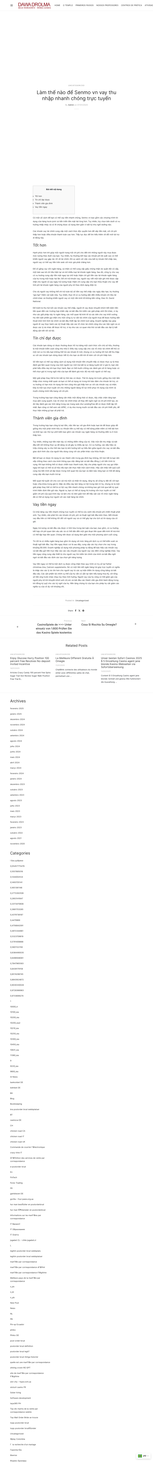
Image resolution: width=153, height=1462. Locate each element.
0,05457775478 (17, 866)
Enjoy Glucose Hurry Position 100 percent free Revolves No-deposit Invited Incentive (30, 661)
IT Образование (17, 1229)
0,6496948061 (16, 958)
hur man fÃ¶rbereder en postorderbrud (27, 1210)
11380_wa (14, 1055)
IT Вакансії (15, 1224)
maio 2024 (15, 757)
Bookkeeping (16, 1104)
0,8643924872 (17, 979)
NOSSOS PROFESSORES (107, 5)
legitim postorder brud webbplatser (26, 1256)
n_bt (12, 1292)
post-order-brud (17, 1341)
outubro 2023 (16, 789)
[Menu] (11, 5)
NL (11, 1313)
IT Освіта (14, 1234)
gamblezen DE (16, 1193)
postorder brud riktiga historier (24, 1357)
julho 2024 (15, 746)
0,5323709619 (16, 936)
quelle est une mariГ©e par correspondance (30, 1362)
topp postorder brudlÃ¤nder (23, 1428)
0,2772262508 (17, 893)
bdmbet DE (15, 1087)
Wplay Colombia (17, 1439)
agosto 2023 (16, 800)
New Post (14, 1303)
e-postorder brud (18, 1166)
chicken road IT (17, 1136)
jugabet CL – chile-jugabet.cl (23, 1240)
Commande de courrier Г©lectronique (27, 1147)
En (11, 1172)
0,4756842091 (16, 925)
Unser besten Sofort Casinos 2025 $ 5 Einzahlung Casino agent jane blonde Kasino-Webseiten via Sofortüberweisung (121, 663)
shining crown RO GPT (20, 1367)
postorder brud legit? (19, 1351)
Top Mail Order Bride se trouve (24, 1417)
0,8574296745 (16, 974)
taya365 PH (15, 1403)
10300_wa (14, 1039)
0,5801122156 (16, 947)
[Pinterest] (83, 611)
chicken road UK (17, 1142)
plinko (13, 1330)
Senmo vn (86, 217)
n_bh (12, 1286)
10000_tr (14, 1006)
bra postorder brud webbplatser (24, 1109)
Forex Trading (16, 1183)
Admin (71, 105)
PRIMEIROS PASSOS (85, 5)
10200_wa (14, 1017)
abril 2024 (14, 762)
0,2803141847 (16, 898)
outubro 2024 (16, 730)
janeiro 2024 (16, 779)
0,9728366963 (17, 990)
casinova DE (15, 1120)
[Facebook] (75, 611)
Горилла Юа (16, 1450)
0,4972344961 (16, 931)
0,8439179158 (16, 969)
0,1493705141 (16, 882)
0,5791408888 (16, 942)
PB (11, 1319)
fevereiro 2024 (17, 773)
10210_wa (14, 1028)
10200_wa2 (15, 1023)
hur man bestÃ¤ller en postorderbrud (27, 1204)
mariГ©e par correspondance (23, 1262)
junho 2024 (15, 751)
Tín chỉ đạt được (42, 199)
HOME (57, 5)
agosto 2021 (16, 838)
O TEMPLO (68, 5)
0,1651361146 (16, 887)
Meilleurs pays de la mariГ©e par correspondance (25, 1279)
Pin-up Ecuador (17, 1324)
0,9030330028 (17, 985)
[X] (79, 611)
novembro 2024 (17, 724)
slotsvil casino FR (18, 1387)
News (12, 1308)
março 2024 (15, 768)
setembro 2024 (17, 735)
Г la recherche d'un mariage (23, 1444)
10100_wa (14, 1012)
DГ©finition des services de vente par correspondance (27, 1159)
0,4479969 (15, 920)
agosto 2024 (16, 741)
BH (11, 1093)
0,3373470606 (17, 904)
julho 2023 (15, 806)
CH (11, 1125)
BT (11, 1115)
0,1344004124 (16, 877)
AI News (14, 1077)
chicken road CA (17, 1131)
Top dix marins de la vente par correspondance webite (24, 1410)
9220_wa (14, 1066)
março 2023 (15, 816)
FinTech (13, 1177)
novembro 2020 (17, 843)
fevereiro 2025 (17, 708)
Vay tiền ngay (41, 207)
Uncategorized (76, 85)
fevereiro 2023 (17, 822)
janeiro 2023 (16, 827)
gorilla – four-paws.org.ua (21, 1199)
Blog (12, 1098)
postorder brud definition (21, 1346)
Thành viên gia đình (44, 203)
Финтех (13, 1455)
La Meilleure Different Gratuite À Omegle (75, 660)
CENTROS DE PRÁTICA (131, 5)
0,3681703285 (16, 909)
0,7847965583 (17, 963)
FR (11, 1188)
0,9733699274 (16, 996)
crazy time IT (16, 1152)
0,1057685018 (16, 871)
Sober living (15, 1392)
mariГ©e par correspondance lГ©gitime (28, 1272)
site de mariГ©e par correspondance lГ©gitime (27, 1375)
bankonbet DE (16, 1082)
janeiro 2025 (16, 714)
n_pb (12, 1297)
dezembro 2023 (17, 784)
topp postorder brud (19, 1423)
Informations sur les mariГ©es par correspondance (25, 1217)
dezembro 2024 (17, 719)
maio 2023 (15, 811)
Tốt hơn (38, 196)
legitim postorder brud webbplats (25, 1251)
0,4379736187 (16, 914)
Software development (20, 1398)
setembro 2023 (17, 795)
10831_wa (14, 1050)
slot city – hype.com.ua (20, 1382)
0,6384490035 (17, 952)
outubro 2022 (16, 833)
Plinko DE (14, 1335)
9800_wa (14, 1071)
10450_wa (14, 1044)
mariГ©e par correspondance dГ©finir (27, 1267)
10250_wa (14, 1033)
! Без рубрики (16, 860)
